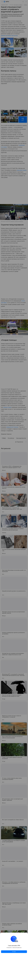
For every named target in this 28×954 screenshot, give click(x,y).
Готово (14, 951)
